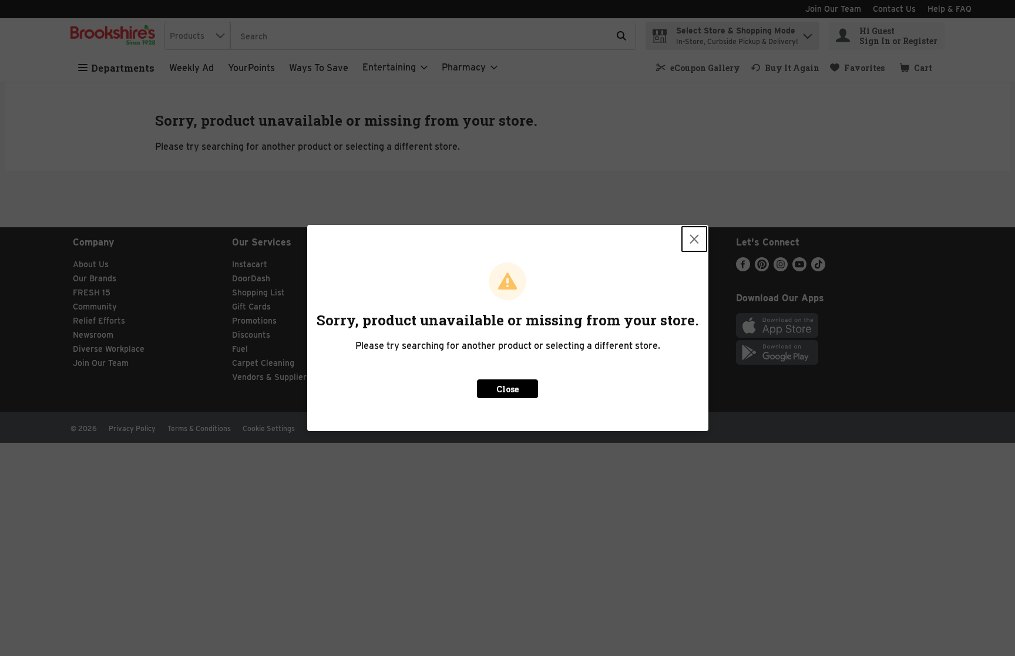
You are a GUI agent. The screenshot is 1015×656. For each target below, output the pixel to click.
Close (507, 389)
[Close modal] (694, 239)
